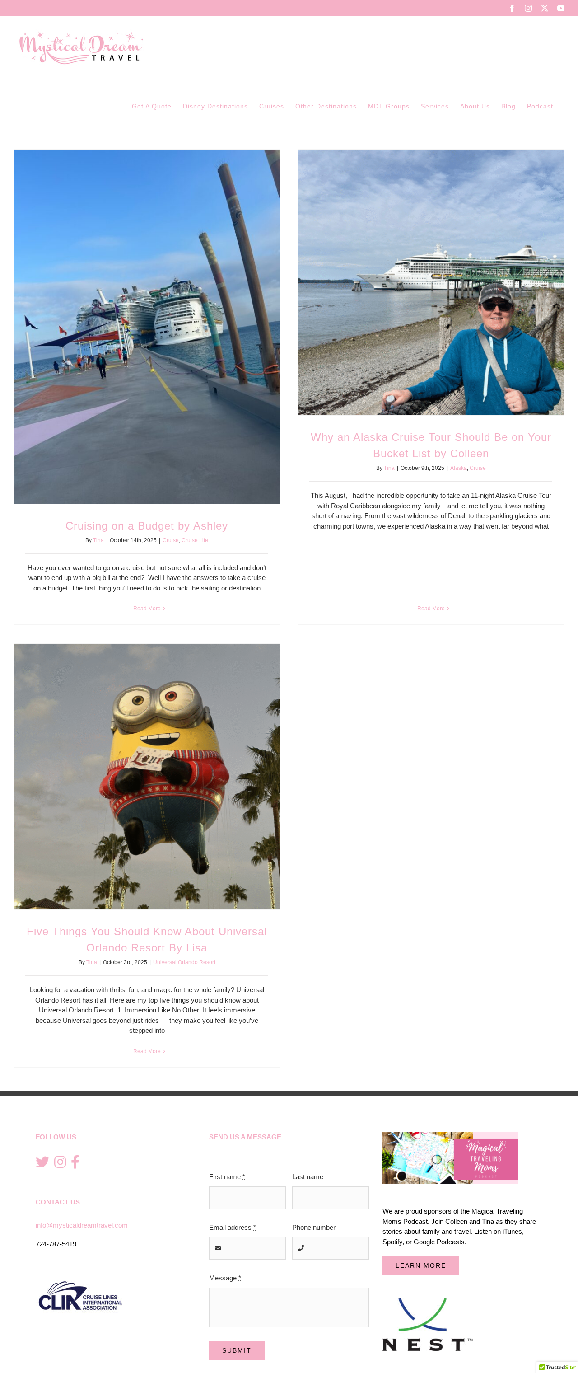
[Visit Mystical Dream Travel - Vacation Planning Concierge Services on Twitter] (42, 1162)
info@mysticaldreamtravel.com (82, 1225)
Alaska (458, 468)
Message (225, 1278)
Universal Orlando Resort (184, 962)
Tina (98, 540)
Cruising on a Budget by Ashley (146, 526)
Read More (147, 608)
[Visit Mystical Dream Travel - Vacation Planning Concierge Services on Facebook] (75, 1162)
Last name (307, 1177)
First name (227, 1177)
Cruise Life (195, 540)
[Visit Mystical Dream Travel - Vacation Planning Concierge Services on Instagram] (60, 1162)
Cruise (171, 540)
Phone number (314, 1227)
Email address (232, 1227)
